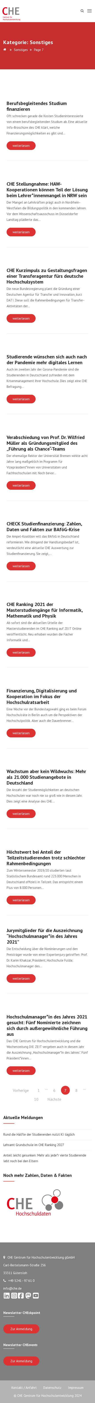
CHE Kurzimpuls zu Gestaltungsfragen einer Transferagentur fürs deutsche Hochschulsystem (47, 276)
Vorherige (21, 1090)
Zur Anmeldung (21, 1329)
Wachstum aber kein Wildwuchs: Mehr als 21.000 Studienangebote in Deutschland (46, 777)
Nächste (54, 1099)
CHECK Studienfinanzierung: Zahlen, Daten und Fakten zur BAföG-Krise (44, 526)
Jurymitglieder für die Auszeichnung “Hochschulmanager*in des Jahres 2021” (45, 936)
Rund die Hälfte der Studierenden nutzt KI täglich (39, 1134)
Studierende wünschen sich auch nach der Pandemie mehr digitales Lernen (47, 359)
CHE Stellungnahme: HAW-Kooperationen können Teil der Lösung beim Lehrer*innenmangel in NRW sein (47, 189)
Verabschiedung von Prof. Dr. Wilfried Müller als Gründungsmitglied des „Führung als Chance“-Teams (46, 443)
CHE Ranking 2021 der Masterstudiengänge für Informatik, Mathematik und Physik (44, 610)
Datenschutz (52, 1388)
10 (36, 1099)
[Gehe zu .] (5, 50)
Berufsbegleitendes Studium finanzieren (37, 106)
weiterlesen (21, 146)
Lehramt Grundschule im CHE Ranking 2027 (33, 1145)
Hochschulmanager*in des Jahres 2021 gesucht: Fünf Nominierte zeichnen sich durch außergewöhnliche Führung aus (47, 1025)
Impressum (76, 1388)
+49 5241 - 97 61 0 (21, 1281)
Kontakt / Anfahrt (24, 1388)
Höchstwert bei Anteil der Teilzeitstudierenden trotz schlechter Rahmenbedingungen (46, 858)
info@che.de (12, 1288)
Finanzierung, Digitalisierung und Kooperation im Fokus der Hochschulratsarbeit (42, 696)
